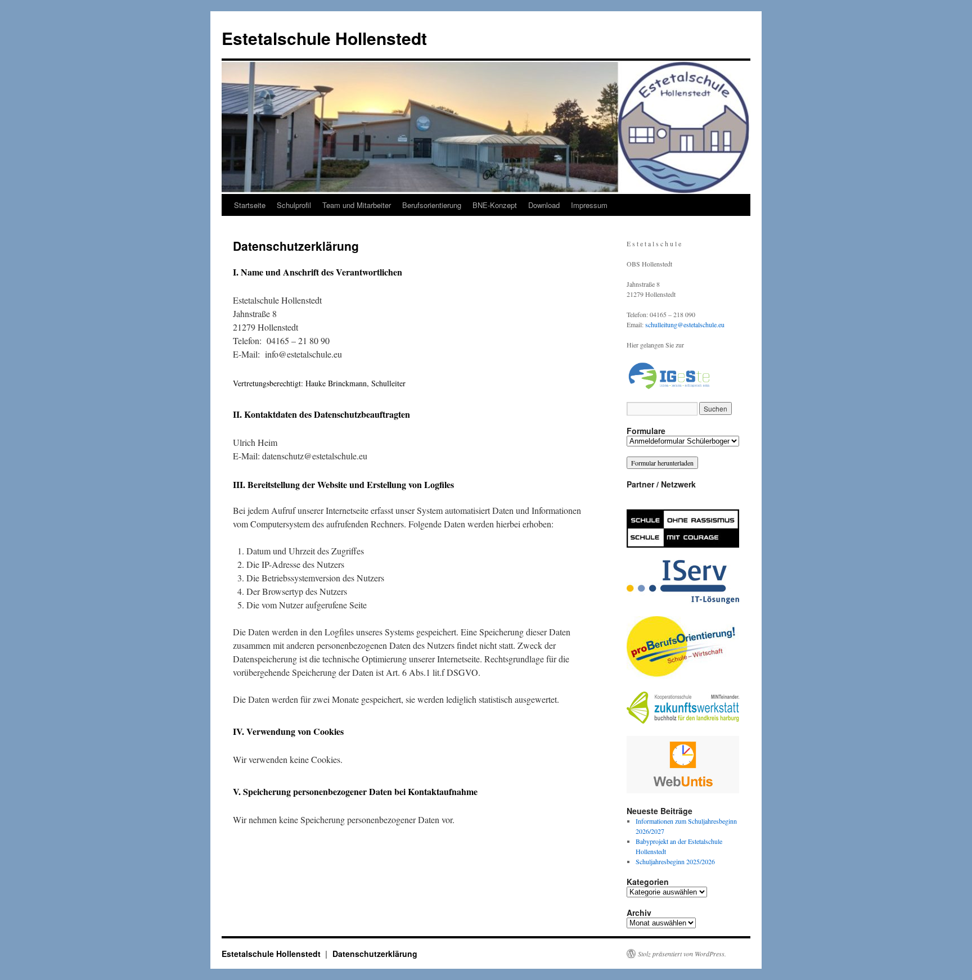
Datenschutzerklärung (374, 953)
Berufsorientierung (431, 205)
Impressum (589, 205)
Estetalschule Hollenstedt (324, 38)
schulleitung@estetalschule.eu (684, 324)
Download (544, 205)
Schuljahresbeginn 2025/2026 (675, 861)
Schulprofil (294, 205)
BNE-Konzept (494, 205)
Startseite (250, 205)
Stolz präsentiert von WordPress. (682, 953)
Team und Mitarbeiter (356, 205)
